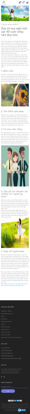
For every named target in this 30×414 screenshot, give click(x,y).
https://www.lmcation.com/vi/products (13, 285)
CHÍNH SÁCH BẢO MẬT (6, 353)
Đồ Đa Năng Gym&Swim (7, 313)
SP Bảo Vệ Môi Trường (6, 321)
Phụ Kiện (3, 324)
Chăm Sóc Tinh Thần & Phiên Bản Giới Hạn (11, 337)
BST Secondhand (5, 329)
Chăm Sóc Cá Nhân (5, 332)
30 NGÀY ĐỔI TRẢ (5, 347)
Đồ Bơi (2, 316)
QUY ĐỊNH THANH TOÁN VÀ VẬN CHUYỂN (11, 358)
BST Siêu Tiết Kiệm (5, 326)
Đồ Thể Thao (4, 318)
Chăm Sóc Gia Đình (5, 334)
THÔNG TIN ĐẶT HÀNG (6, 350)
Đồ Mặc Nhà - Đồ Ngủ (6, 311)
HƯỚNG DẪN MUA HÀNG (7, 355)
